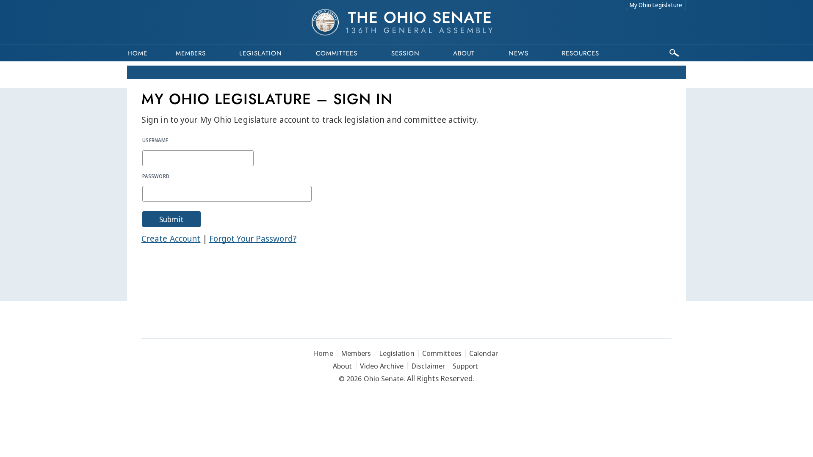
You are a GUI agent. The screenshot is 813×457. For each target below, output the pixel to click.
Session (405, 53)
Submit (171, 219)
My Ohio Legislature (656, 5)
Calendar (483, 353)
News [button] (518, 53)
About (464, 53)
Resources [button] (580, 53)
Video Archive (382, 365)
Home (137, 53)
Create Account (170, 238)
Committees (336, 53)
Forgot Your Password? (252, 238)
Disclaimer (428, 365)
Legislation (260, 53)
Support (465, 365)
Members (191, 53)
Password (155, 176)
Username (155, 140)
